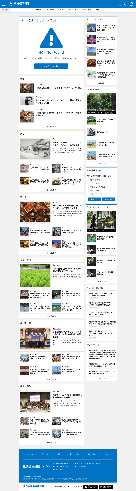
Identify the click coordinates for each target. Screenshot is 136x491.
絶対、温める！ (96, 180)
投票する (94, 199)
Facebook (120, 4)
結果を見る (109, 199)
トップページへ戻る (51, 66)
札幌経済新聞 (19, 4)
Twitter (124, 4)
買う (61, 10)
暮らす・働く (73, 10)
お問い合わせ (80, 466)
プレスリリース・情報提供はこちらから (88, 464)
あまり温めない (96, 190)
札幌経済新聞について (61, 464)
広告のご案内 (58, 469)
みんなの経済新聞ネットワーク (33, 486)
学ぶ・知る (87, 10)
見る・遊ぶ (51, 10)
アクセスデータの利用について (64, 466)
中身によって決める (98, 187)
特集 (98, 10)
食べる (38, 10)
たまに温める (95, 183)
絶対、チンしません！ (98, 194)
